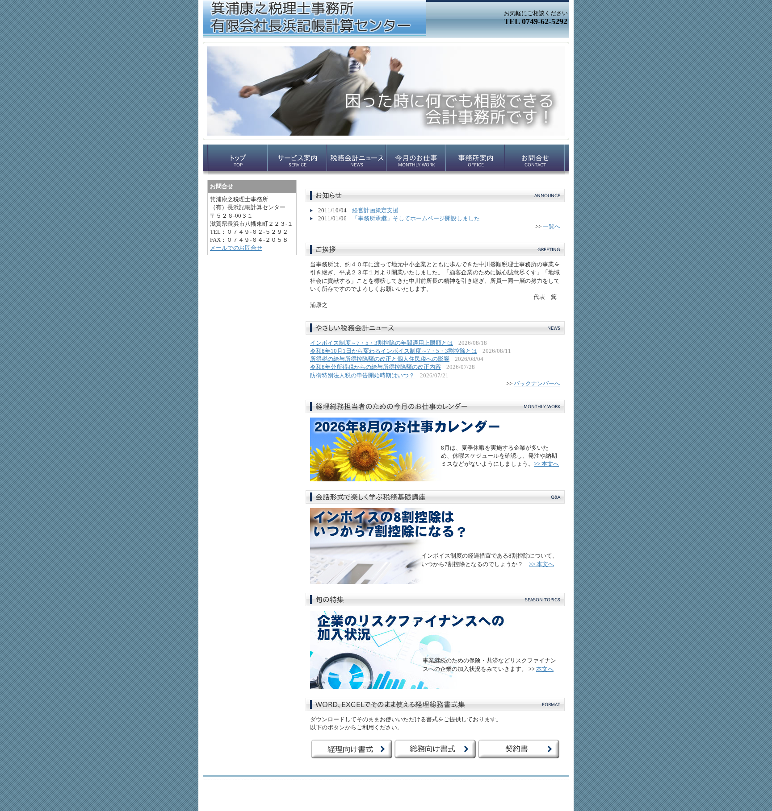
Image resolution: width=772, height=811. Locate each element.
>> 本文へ (546, 463)
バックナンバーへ (537, 383)
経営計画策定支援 (375, 210)
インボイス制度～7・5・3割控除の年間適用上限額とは (381, 342)
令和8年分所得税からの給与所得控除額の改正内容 (375, 367)
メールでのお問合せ (236, 247)
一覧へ (551, 226)
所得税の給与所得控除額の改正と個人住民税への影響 (379, 359)
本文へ (545, 669)
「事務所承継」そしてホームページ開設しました (416, 218)
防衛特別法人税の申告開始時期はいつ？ (362, 375)
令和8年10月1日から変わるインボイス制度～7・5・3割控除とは (393, 351)
